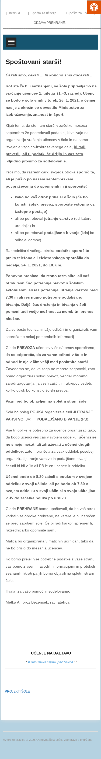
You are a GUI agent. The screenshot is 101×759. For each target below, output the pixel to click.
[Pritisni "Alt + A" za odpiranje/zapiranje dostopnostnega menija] (94, 7)
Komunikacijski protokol (50, 662)
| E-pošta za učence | (80, 13)
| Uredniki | (14, 13)
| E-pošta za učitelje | (43, 13)
